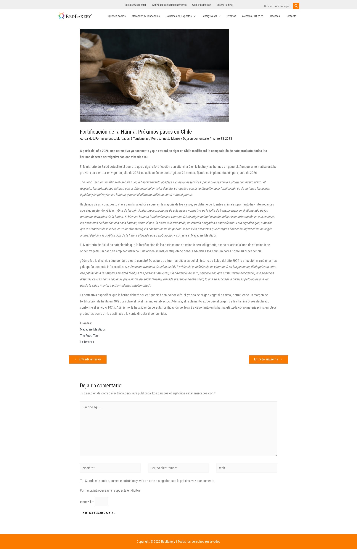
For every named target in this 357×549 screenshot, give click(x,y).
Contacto (291, 16)
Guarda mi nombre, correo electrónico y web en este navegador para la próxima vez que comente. (150, 481)
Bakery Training (225, 5)
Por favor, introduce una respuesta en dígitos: (110, 490)
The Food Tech (89, 336)
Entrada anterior (88, 359)
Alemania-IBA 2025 (253, 16)
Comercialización (201, 5)
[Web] (246, 468)
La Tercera (87, 342)
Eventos (231, 16)
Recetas (275, 16)
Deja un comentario (196, 138)
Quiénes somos (117, 16)
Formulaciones (105, 138)
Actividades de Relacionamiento (169, 5)
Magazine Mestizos (93, 329)
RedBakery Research (136, 5)
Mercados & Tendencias (146, 16)
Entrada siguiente (268, 359)
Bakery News (209, 16)
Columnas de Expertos (179, 16)
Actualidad (87, 138)
